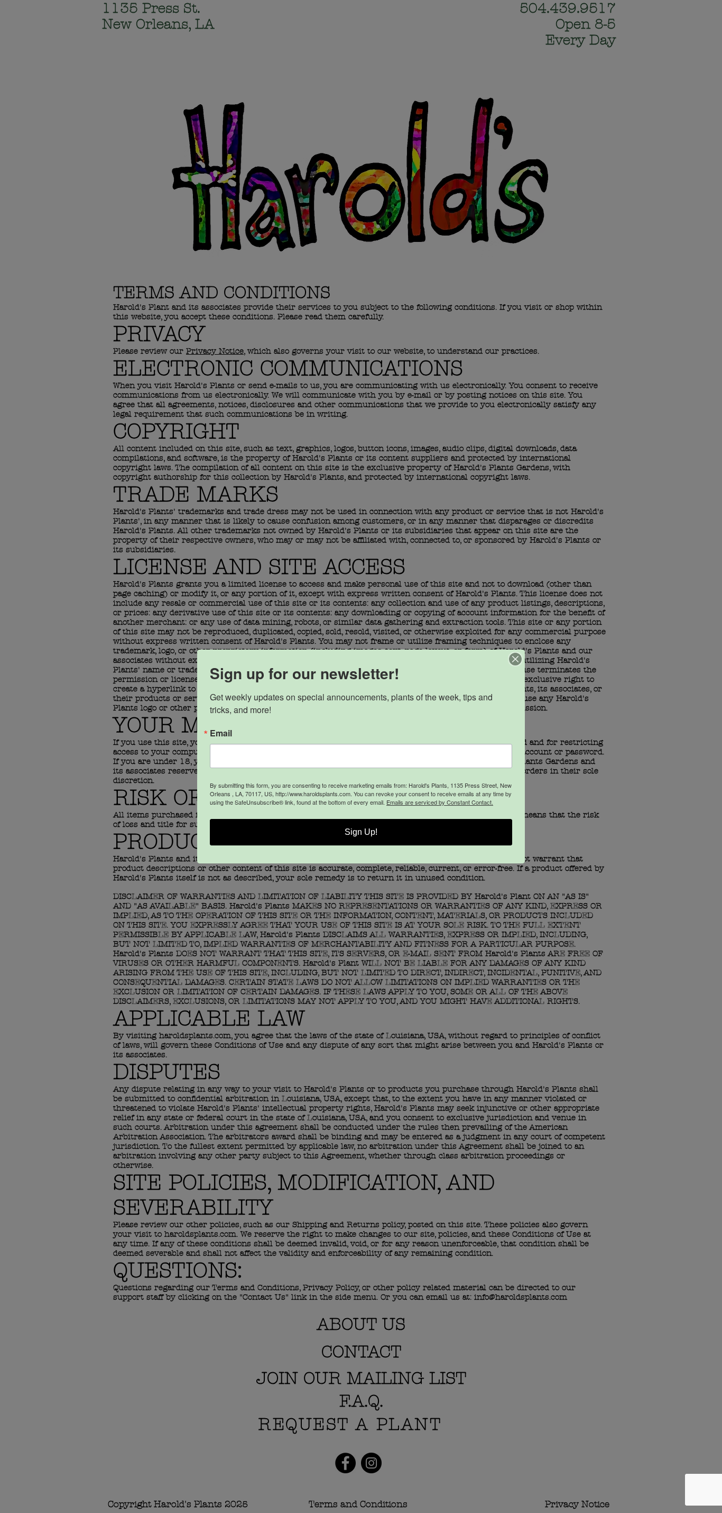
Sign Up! (361, 831)
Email (221, 733)
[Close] (515, 659)
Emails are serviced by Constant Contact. (439, 802)
